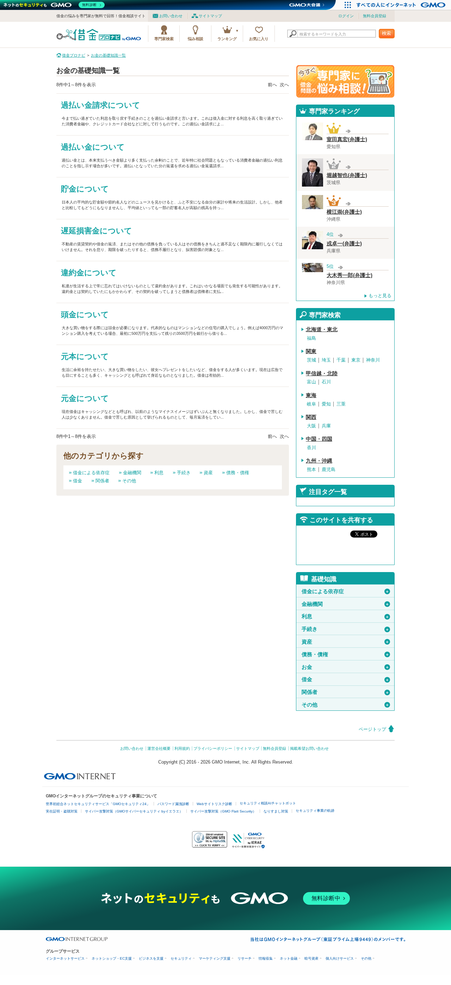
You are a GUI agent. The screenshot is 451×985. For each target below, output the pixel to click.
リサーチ (244, 958)
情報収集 (266, 958)
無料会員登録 (374, 16)
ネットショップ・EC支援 (112, 958)
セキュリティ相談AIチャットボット (268, 803)
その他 (129, 480)
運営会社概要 (159, 748)
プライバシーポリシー (212, 748)
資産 (208, 472)
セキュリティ (181, 958)
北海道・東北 (322, 329)
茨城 (311, 360)
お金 (345, 667)
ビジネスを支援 (151, 958)
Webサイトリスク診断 (214, 804)
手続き (184, 472)
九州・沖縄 (319, 461)
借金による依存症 (91, 472)
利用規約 (182, 748)
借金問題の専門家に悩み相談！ (345, 81)
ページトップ (372, 729)
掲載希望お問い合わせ (309, 748)
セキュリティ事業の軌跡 (315, 811)
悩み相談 (195, 39)
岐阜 (311, 404)
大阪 (311, 425)
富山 (311, 381)
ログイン (346, 16)
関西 (311, 417)
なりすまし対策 (276, 811)
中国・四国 (319, 439)
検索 (386, 33)
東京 (355, 360)
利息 (158, 472)
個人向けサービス (340, 958)
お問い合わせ (171, 16)
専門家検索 (164, 39)
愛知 (326, 404)
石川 (326, 381)
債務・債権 (237, 472)
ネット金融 (288, 958)
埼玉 (326, 360)
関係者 (102, 480)
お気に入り (258, 39)
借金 (77, 480)
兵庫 (326, 425)
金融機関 (132, 472)
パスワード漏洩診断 (173, 804)
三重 (341, 404)
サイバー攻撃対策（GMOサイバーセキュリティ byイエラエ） (134, 811)
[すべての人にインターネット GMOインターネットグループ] (402, 5)
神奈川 (373, 360)
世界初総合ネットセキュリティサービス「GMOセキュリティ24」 (98, 804)
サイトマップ (210, 16)
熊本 (311, 469)
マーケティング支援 (214, 958)
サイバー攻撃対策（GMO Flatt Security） (223, 811)
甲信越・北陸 (322, 373)
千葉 (341, 360)
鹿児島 (328, 469)
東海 (311, 395)
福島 (311, 338)
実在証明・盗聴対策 (62, 811)
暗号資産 (311, 958)
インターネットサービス (65, 958)
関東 (311, 351)
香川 (311, 447)
